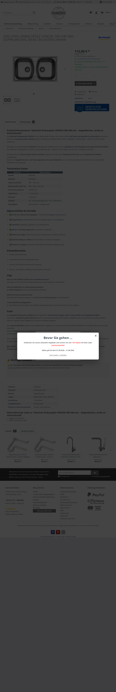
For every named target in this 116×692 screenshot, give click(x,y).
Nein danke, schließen (58, 355)
